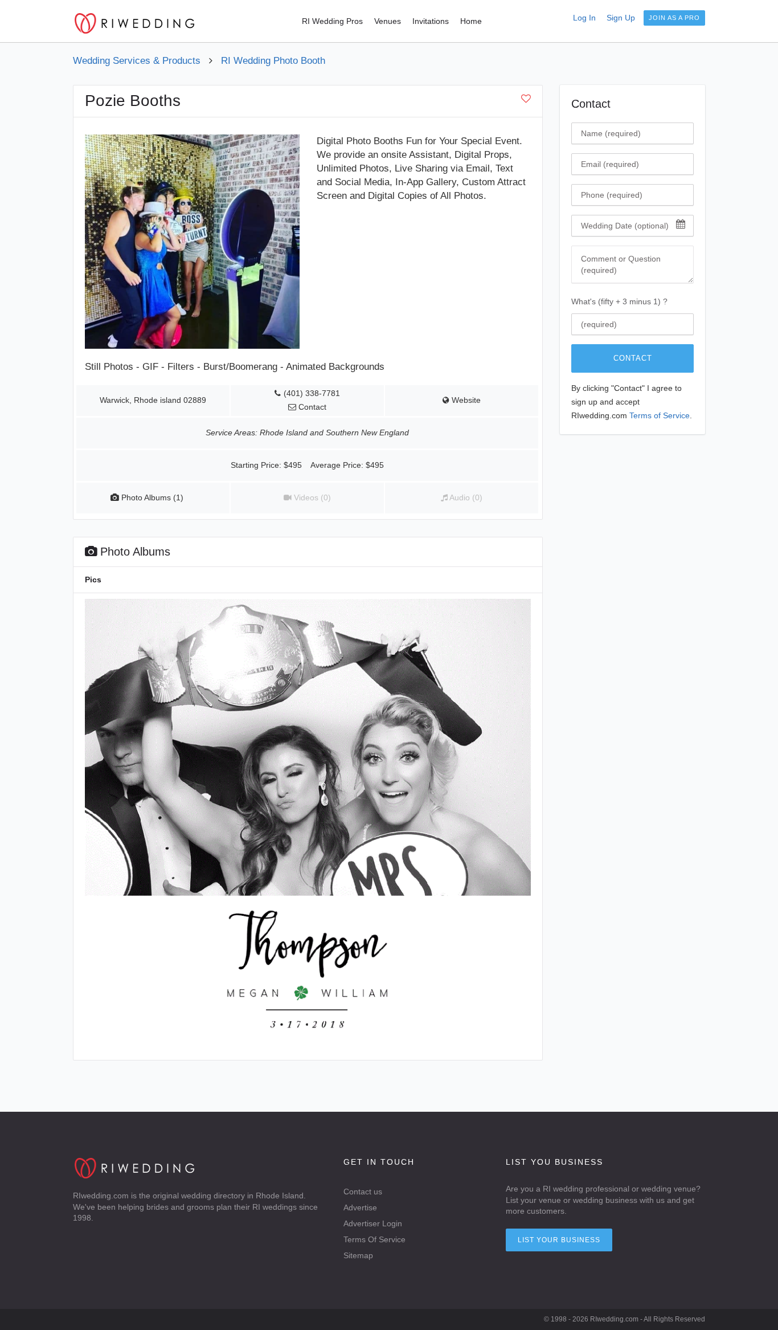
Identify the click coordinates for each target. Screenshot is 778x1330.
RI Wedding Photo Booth (273, 60)
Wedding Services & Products (136, 60)
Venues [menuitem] (387, 21)
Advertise (360, 1207)
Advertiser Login (372, 1223)
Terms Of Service (374, 1239)
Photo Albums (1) (151, 497)
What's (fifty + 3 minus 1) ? (619, 301)
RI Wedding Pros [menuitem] (332, 21)
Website (465, 400)
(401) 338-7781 (312, 393)
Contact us (362, 1191)
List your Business (559, 1240)
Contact (632, 358)
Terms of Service (659, 415)
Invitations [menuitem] (430, 21)
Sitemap (358, 1255)
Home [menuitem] (471, 21)
